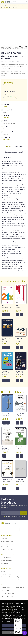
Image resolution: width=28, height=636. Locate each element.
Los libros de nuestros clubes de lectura (11, 579)
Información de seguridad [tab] (14, 152)
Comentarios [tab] (18, 146)
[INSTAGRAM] (6, 529)
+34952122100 (5, 590)
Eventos (3, 571)
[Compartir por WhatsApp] (11, 97)
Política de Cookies (6, 547)
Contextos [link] (6, 139)
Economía (5, 7)
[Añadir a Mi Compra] (4, 314)
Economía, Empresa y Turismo (14, 6)
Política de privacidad (7, 544)
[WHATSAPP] (21, 529)
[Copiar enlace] (17, 97)
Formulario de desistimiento (8, 560)
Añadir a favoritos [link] (9, 91)
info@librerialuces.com (8, 593)
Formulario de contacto (8, 596)
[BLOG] (14, 529)
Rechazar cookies (14, 629)
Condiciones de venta (7, 541)
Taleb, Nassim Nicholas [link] (10, 61)
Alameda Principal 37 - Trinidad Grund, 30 (13, 587)
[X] (10, 529)
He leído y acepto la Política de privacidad (16, 516)
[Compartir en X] (8, 97)
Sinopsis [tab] (8, 146)
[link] (8, 314)
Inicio (3, 6)
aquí (9, 621)
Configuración (14, 632)
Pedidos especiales (6, 557)
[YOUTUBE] (18, 529)
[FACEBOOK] (2, 529)
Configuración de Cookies (8, 549)
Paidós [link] (5, 106)
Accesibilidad (4, 563)
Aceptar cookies (14, 625)
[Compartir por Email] (14, 97)
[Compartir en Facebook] (4, 97)
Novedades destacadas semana (9, 574)
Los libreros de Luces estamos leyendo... (11, 577)
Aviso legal (4, 538)
